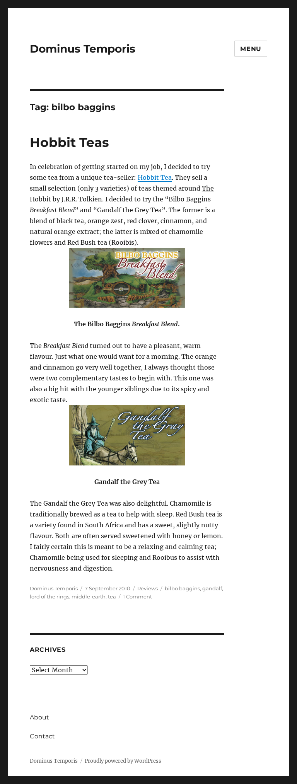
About (39, 717)
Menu (250, 49)
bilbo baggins (182, 588)
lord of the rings (49, 596)
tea (112, 596)
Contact (42, 736)
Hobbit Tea (155, 177)
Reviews (147, 588)
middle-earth (89, 596)
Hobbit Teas (69, 142)
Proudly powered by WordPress (123, 761)
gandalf (212, 588)
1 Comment (137, 596)
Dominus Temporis (82, 48)
